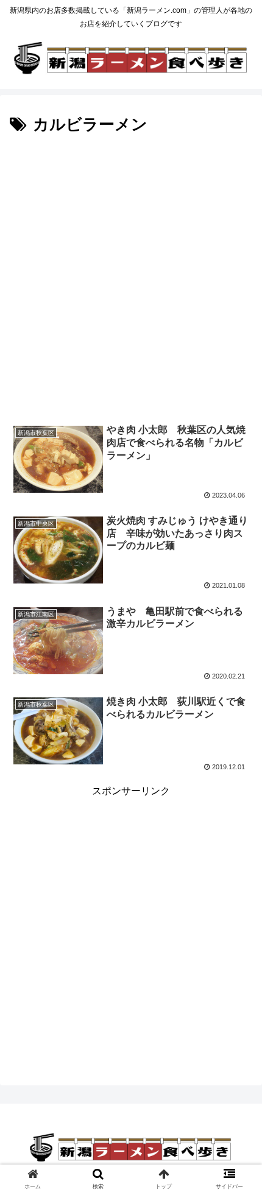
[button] (236, 1045)
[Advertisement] (131, 276)
